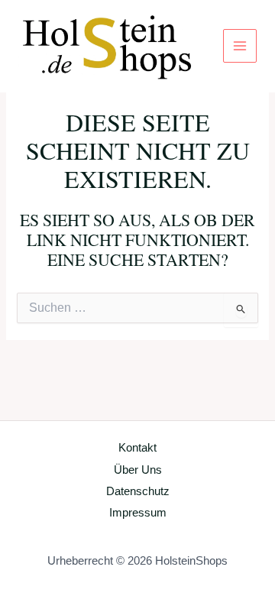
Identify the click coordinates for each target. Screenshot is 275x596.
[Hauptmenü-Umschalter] (240, 46)
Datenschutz (138, 491)
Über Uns (138, 470)
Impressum (138, 513)
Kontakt (137, 448)
